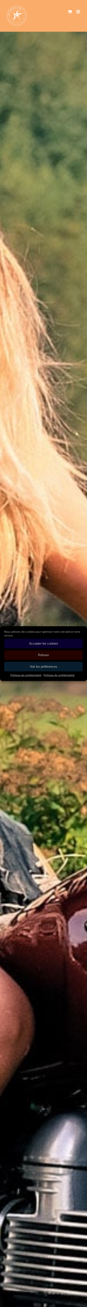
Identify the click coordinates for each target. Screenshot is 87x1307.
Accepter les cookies (43, 643)
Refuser (43, 655)
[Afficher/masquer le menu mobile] (78, 11)
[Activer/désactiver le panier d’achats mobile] (70, 11)
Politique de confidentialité (25, 675)
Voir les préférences (43, 666)
